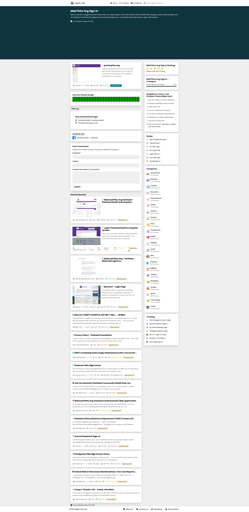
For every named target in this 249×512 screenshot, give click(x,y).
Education (154, 192)
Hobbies (153, 243)
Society (153, 287)
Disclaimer (158, 509)
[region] (124, 39)
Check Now (115, 86)
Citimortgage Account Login (160, 320)
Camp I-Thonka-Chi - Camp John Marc (94, 489)
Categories (137, 3)
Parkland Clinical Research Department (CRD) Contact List (104, 418)
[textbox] (160, 3)
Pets (152, 255)
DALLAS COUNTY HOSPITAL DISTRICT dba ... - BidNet (99, 315)
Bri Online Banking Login (158, 327)
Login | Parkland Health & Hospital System (120, 229)
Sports (153, 293)
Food (152, 224)
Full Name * (76, 153)
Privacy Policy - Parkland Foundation (93, 335)
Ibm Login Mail (154, 150)
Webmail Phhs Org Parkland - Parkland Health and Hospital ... (117, 200)
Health (153, 236)
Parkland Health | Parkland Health (91, 120)
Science (153, 274)
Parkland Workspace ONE (88, 123)
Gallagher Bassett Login (158, 331)
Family (153, 205)
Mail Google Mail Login (157, 139)
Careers (153, 185)
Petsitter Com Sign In (157, 338)
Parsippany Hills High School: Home (92, 454)
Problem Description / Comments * (86, 169)
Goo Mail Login (154, 157)
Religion (153, 268)
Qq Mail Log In (154, 143)
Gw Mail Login (154, 147)
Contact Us (143, 509)
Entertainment (156, 198)
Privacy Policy (173, 509)
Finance (153, 217)
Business (153, 179)
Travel (152, 306)
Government (155, 230)
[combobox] (160, 3)
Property (153, 262)
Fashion (153, 211)
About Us (129, 509)
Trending (124, 3)
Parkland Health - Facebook (87, 138)
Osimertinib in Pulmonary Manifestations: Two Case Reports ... (105, 471)
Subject (75, 161)
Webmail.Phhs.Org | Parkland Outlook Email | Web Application (105, 400)
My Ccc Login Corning (157, 334)
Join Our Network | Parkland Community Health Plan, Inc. (102, 383)
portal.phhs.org (111, 65)
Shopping (154, 281)
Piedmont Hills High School (87, 365)
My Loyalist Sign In (156, 342)
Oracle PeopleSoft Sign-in (87, 436)
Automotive (155, 173)
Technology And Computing (155, 84)
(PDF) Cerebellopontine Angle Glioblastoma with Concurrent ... (105, 352)
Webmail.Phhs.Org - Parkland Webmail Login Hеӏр (118, 259)
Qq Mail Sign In (154, 161)
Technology (155, 300)
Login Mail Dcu (154, 154)
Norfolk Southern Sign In (158, 324)
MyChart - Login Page (114, 286)
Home (114, 3)
